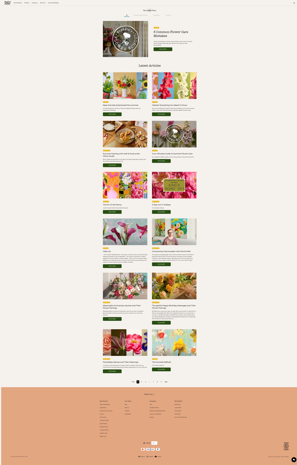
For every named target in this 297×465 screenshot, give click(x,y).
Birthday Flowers (104, 426)
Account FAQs (178, 407)
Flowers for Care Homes (155, 414)
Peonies (102, 414)
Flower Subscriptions (105, 404)
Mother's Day (103, 436)
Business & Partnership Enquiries (158, 410)
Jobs (151, 404)
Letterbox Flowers (104, 420)
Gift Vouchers (103, 417)
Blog (126, 404)
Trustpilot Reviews (154, 407)
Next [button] (166, 382)
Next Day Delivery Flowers (106, 410)
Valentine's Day (103, 433)
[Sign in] (294, 3)
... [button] (149, 382)
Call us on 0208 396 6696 (181, 417)
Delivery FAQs (178, 410)
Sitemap (152, 417)
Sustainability (128, 414)
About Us (127, 407)
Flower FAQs (178, 414)
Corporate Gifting (104, 430)
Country (148, 443)
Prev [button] (133, 382)
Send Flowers (103, 407)
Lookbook (127, 410)
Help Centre (177, 404)
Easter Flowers (103, 423)
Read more (163, 49)
